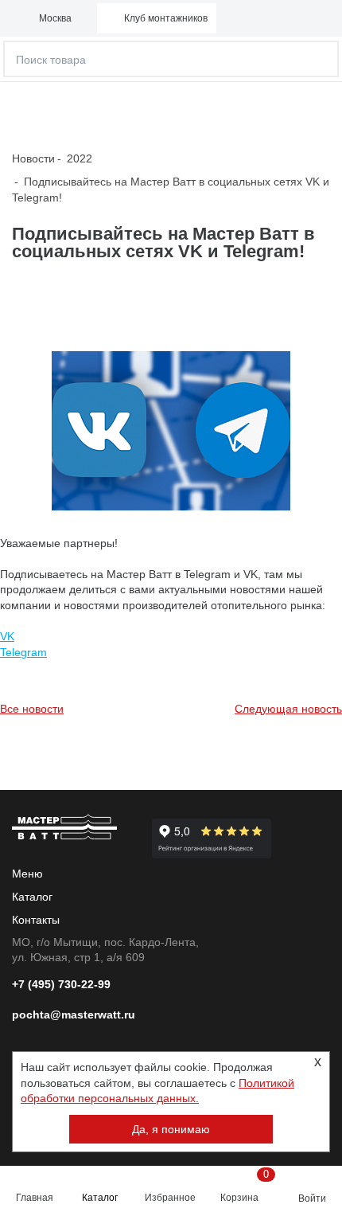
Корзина (244, 1185)
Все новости (32, 708)
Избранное (170, 1197)
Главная (34, 1197)
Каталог (100, 1197)
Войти (312, 1198)
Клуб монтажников (166, 18)
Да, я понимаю (171, 1129)
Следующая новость (288, 708)
